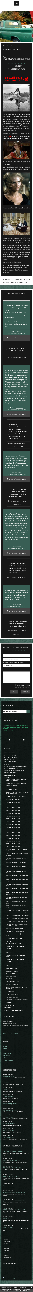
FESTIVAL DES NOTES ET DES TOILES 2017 (16, 850)
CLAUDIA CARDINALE (16, 67)
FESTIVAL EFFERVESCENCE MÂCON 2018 (17, 918)
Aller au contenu (6, 1)
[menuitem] (5, 46)
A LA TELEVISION (10, 973)
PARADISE (6, 1083)
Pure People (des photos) (9, 1023)
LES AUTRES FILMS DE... (12, 994)
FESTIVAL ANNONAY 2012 (13, 813)
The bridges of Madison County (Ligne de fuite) (15, 1025)
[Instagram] (16, 739)
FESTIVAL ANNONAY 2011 (13, 810)
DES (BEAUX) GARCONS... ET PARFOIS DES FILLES (16, 988)
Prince (9, 136)
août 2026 (6, 1239)
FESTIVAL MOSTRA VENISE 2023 (15, 931)
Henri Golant (6, 1055)
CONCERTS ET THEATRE (12, 981)
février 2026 (7, 1253)
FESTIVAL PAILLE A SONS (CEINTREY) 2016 (16, 934)
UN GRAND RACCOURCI (10, 1103)
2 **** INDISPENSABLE (10, 757)
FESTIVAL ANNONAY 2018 (13, 830)
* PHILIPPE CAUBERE (9, 753)
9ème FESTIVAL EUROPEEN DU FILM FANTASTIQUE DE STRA (17, 793)
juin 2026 (6, 1243)
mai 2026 (6, 1246)
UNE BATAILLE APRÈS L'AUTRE (13, 49)
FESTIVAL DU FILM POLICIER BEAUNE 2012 (16, 858)
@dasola (14, 577)
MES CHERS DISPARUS (16, 279)
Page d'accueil (11, 46)
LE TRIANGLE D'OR (9, 1124)
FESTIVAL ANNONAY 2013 (13, 816)
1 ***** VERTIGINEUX (10, 755)
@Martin (15, 357)
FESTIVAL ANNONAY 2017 (13, 827)
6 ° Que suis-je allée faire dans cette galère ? (16, 766)
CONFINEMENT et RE (9, 773)
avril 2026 (6, 1248)
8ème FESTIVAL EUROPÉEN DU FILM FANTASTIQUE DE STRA (17, 788)
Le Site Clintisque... (8, 1021)
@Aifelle (15, 501)
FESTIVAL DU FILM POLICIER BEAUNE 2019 (16, 871)
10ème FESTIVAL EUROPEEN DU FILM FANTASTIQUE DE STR (16, 780)
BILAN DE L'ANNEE (11, 976)
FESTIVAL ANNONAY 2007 (13, 799)
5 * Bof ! (6, 764)
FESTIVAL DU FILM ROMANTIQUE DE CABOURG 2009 (17, 898)
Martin (19, 331)
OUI (4, 46)
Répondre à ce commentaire (17, 338)
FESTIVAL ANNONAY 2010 (13, 807)
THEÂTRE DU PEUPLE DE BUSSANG (13, 1010)
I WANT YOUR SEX (8, 1130)
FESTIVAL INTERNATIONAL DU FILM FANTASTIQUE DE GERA (17, 924)
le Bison (5, 1160)
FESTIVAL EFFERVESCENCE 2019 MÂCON (17, 910)
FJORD (5, 1090)
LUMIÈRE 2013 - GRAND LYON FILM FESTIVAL (15, 960)
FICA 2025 (9, 941)
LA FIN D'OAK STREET (9, 1096)
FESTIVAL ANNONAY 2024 (13, 844)
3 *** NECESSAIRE (9, 759)
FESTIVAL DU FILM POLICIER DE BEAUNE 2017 (17, 889)
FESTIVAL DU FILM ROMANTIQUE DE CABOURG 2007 (17, 893)
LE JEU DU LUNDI (10, 991)
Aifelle (19, 472)
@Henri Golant (7, 1209)
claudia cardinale (24, 282)
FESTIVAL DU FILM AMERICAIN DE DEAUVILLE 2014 (17, 854)
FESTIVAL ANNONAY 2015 (13, 821)
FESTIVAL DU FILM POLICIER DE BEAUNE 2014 (17, 876)
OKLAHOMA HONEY (9, 1076)
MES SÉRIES (7, 1008)
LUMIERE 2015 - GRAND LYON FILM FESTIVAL (15, 947)
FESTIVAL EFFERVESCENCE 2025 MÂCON (17, 915)
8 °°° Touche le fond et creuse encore (14, 770)
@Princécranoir (18, 443)
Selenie (19, 604)
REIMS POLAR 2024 (11, 968)
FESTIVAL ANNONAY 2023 (13, 841)
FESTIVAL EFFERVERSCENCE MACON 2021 (16, 902)
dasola (19, 546)
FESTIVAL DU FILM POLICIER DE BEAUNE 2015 (17, 880)
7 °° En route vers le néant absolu (13, 768)
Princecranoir (19, 407)
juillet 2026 (7, 1241)
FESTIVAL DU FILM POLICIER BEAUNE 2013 (16, 863)
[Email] (16, 3)
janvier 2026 (7, 1255)
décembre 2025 (8, 1257)
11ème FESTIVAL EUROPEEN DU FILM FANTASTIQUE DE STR (16, 784)
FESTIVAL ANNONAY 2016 (13, 824)
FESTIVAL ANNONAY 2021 (13, 838)
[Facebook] (9, 739)
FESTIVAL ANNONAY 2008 (13, 802)
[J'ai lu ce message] (31, 1287)
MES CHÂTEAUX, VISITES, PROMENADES (17, 1000)
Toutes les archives (9, 1263)
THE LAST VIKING (8, 1137)
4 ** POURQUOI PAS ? (10, 762)
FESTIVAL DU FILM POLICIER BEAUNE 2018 (16, 867)
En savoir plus (23, 1290)
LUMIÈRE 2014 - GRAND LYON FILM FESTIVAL (15, 964)
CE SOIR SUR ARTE (8, 1117)
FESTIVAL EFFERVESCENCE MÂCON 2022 (17, 921)
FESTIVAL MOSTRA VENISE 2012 (15, 928)
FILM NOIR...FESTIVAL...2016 (14, 944)
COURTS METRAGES (10, 775)
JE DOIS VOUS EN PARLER (11, 971)
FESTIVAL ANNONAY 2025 (13, 846)
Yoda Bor (5, 1167)
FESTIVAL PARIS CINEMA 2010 (14, 938)
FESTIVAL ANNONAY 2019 (13, 832)
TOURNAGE (9, 1002)
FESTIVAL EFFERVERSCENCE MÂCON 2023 (16, 906)
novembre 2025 (8, 1260)
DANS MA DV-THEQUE (12, 984)
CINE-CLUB (9, 979)
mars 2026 (7, 1250)
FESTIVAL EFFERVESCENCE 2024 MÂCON (17, 913)
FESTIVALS (7, 777)
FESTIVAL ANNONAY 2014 (13, 819)
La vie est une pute (9, 1005)
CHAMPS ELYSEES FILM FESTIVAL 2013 (16, 796)
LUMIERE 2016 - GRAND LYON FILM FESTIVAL (15, 951)
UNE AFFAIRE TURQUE (10, 1110)
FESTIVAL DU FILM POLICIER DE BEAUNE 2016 (17, 884)
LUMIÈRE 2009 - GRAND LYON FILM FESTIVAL (15, 956)
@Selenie (14, 630)
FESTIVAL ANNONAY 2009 (13, 805)
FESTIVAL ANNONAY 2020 (13, 835)
